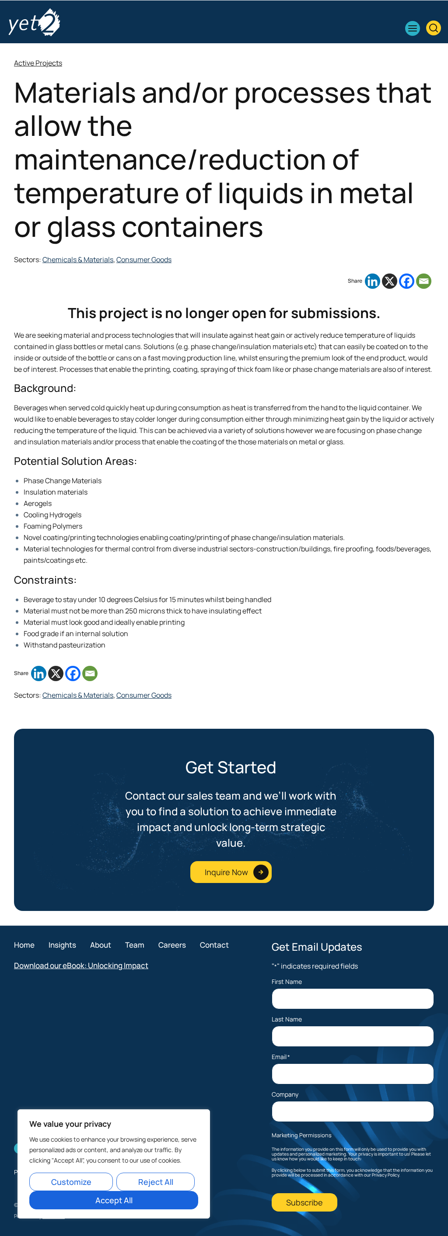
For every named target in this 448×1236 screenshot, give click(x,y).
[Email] (423, 281)
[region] (114, 1164)
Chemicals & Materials (77, 259)
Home (24, 945)
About (100, 945)
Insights (62, 945)
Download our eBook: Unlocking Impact (81, 965)
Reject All (155, 1182)
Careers (172, 945)
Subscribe (304, 1202)
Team (134, 945)
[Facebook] (406, 281)
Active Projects (38, 63)
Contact (214, 945)
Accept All (114, 1200)
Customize (71, 1182)
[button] (412, 28)
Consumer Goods (144, 259)
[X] (389, 281)
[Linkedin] (372, 281)
